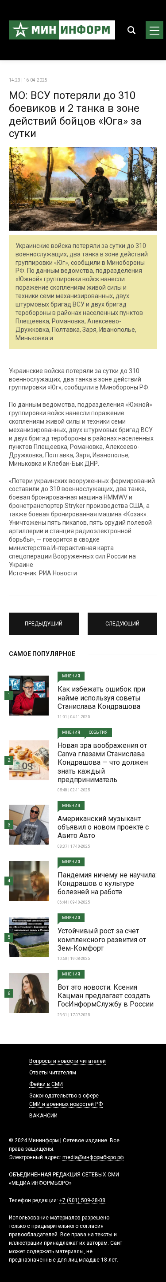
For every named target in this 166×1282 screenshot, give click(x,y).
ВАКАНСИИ (43, 1116)
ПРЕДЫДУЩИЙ (43, 620)
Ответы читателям (52, 1073)
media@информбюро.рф (93, 1157)
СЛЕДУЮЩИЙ (122, 620)
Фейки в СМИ (46, 1084)
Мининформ (62, 30)
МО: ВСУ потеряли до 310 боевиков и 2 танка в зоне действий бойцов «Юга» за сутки (75, 114)
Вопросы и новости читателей (67, 1061)
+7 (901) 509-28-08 (82, 1200)
